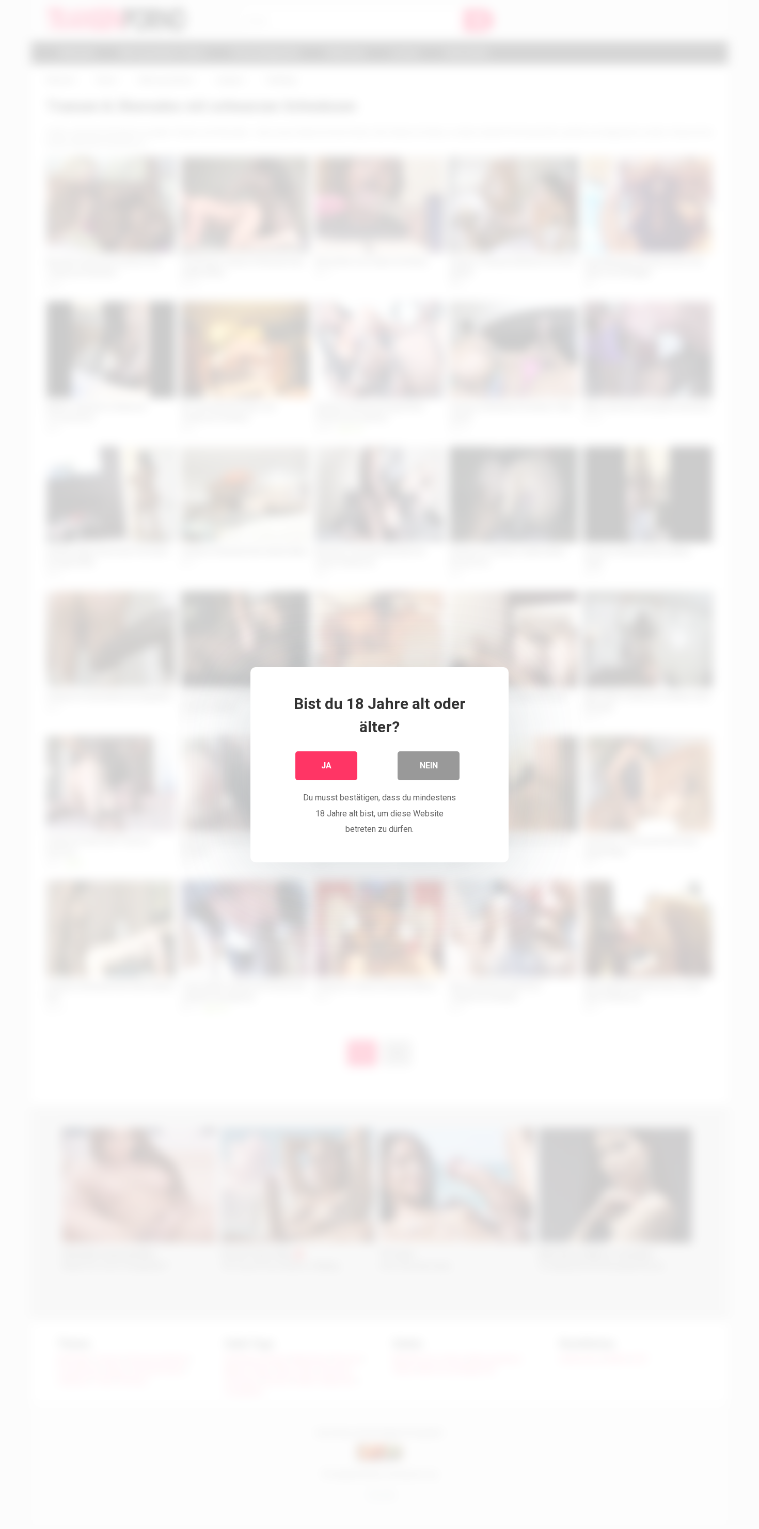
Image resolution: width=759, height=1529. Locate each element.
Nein (429, 765)
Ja (326, 765)
